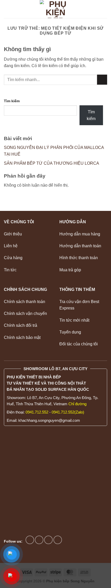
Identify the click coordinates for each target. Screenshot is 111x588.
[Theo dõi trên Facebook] (30, 540)
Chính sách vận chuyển (25, 313)
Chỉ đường (77, 404)
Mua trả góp (70, 270)
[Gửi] (102, 80)
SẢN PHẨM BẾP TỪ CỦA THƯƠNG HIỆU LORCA (51, 163)
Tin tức (10, 270)
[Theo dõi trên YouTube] (57, 540)
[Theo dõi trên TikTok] (39, 540)
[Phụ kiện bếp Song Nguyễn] (55, 9)
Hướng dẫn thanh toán (80, 246)
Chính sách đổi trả (20, 325)
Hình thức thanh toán (78, 258)
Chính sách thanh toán (24, 301)
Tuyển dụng (70, 332)
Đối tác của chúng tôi (78, 344)
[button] (7, 9)
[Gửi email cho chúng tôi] (48, 540)
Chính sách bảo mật (22, 337)
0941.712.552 (37, 412)
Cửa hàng (13, 258)
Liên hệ (11, 246)
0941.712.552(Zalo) (68, 412)
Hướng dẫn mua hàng (79, 234)
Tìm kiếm (12, 101)
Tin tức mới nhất (74, 320)
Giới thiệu (13, 234)
